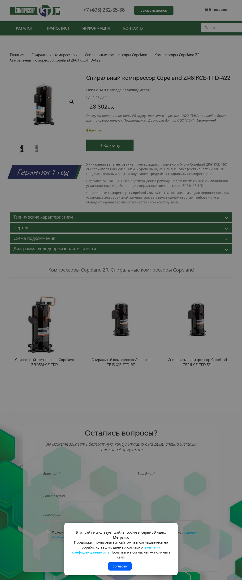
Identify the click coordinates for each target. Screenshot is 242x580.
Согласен (119, 566)
